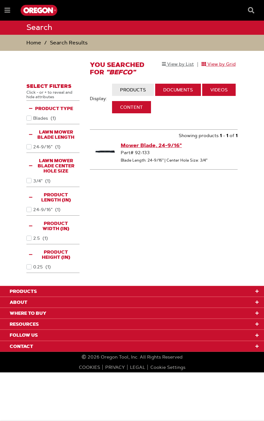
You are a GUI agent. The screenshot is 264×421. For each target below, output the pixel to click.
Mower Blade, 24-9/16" (151, 145)
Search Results (69, 43)
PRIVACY (115, 367)
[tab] (133, 90)
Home (33, 43)
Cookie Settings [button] (167, 367)
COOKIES (89, 367)
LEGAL (137, 367)
